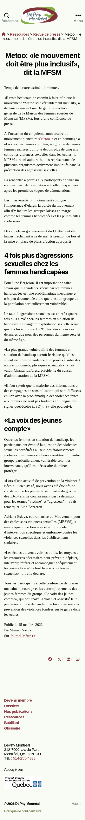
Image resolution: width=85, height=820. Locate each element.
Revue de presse (46, 34)
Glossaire (12, 728)
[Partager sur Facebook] (51, 659)
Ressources (19, 34)
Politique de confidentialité (22, 811)
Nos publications (18, 711)
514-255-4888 (24, 758)
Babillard (11, 723)
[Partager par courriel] (78, 659)
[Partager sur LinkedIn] (69, 659)
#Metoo (44, 139)
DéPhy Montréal (42, 15)
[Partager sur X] (60, 659)
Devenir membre (18, 700)
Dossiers (11, 706)
